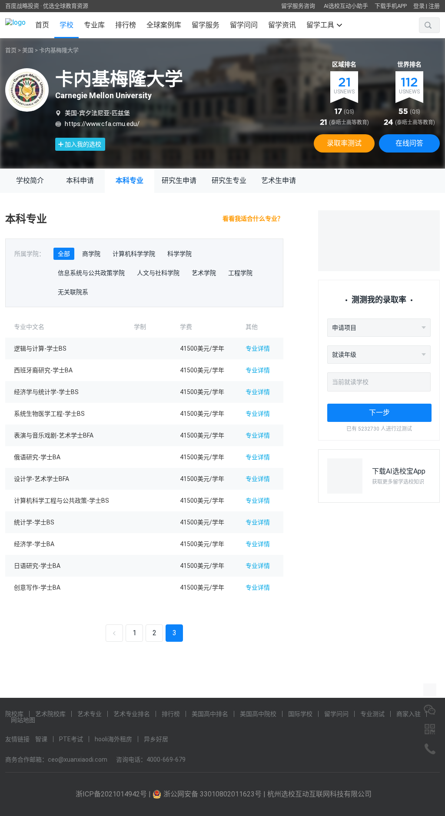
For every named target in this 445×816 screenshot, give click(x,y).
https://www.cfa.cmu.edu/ (102, 124)
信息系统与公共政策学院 (91, 272)
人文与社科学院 (158, 272)
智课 (41, 739)
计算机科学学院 (134, 253)
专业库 (94, 25)
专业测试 (372, 714)
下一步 (379, 412)
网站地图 (23, 720)
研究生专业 (229, 180)
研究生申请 (179, 180)
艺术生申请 (278, 180)
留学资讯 (282, 25)
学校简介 (30, 180)
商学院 (91, 253)
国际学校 (300, 714)
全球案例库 (163, 25)
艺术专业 (89, 714)
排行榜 (125, 25)
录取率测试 (344, 143)
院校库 (14, 714)
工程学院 (240, 272)
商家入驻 (408, 714)
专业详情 (258, 348)
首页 (42, 25)
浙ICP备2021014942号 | (114, 794)
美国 (27, 50)
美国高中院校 (258, 714)
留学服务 (205, 25)
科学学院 (179, 253)
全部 (64, 253)
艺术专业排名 (131, 714)
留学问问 (244, 25)
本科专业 (129, 180)
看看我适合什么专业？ (252, 218)
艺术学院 (204, 272)
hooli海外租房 (113, 739)
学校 (66, 25)
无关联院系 (73, 292)
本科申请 (80, 180)
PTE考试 (71, 739)
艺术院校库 (50, 714)
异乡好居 (156, 739)
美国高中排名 (210, 714)
